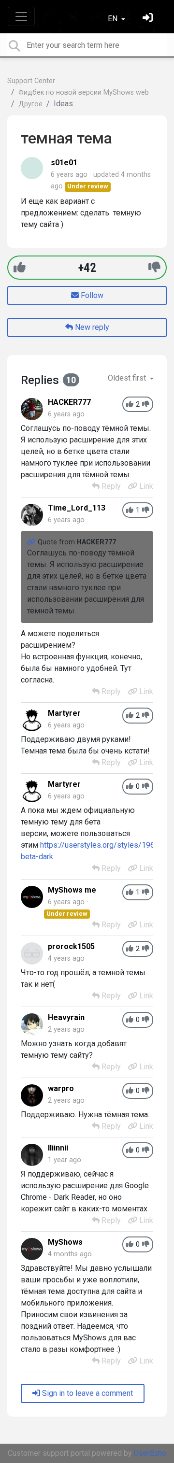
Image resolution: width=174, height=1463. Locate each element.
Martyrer (64, 713)
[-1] (154, 267)
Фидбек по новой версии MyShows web (83, 92)
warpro (61, 1088)
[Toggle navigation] (21, 16)
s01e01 (64, 162)
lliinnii (58, 1147)
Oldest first (128, 378)
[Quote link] (32, 542)
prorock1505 (71, 946)
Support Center (31, 81)
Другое (30, 104)
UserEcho (150, 1453)
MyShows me (72, 890)
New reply (91, 327)
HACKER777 (69, 402)
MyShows (65, 1242)
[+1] (20, 267)
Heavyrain (66, 1017)
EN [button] (113, 18)
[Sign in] (149, 18)
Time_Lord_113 (76, 507)
